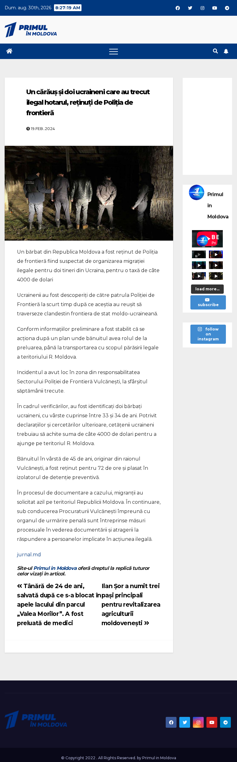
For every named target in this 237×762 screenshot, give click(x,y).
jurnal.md (29, 555)
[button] (215, 51)
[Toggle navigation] (113, 51)
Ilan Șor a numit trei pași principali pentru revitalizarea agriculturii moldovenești (131, 604)
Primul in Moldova (55, 568)
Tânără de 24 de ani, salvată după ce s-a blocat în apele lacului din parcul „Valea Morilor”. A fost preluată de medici (59, 604)
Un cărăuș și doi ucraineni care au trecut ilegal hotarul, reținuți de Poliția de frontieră (87, 102)
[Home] (9, 51)
